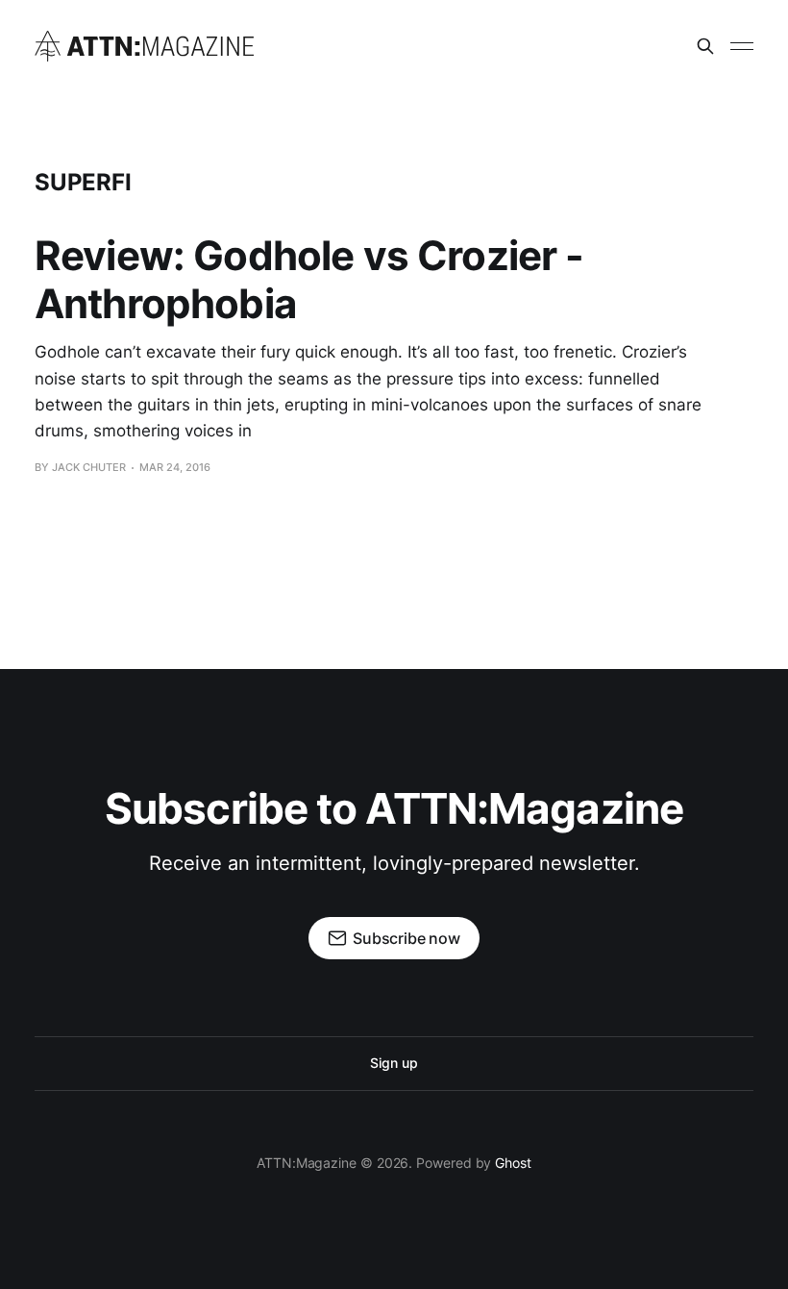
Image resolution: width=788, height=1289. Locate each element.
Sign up (393, 1062)
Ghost (513, 1162)
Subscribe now (406, 938)
